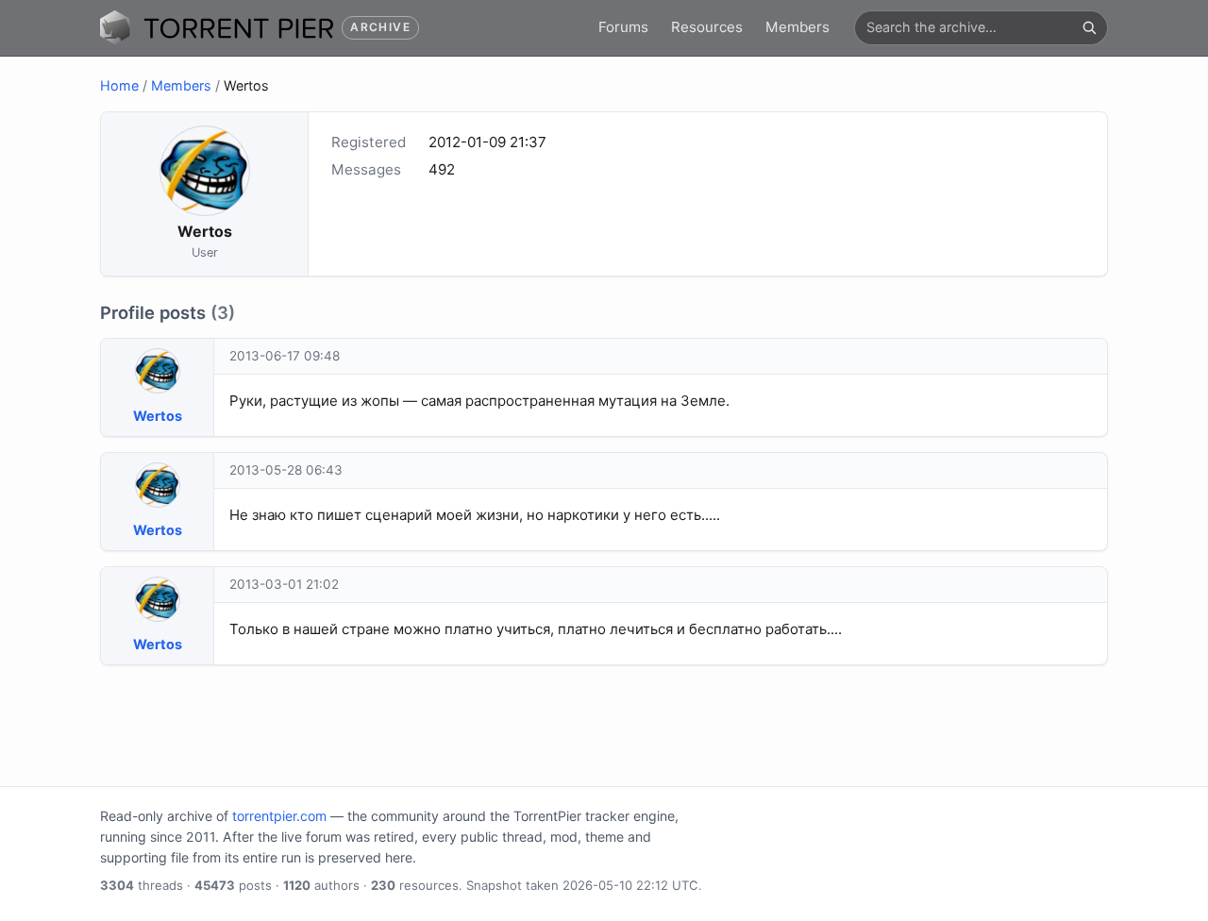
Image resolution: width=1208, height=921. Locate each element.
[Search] (1089, 27)
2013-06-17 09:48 (284, 355)
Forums (623, 27)
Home (119, 85)
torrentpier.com (279, 816)
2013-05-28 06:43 (286, 469)
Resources (707, 27)
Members (797, 27)
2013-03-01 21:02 (284, 584)
